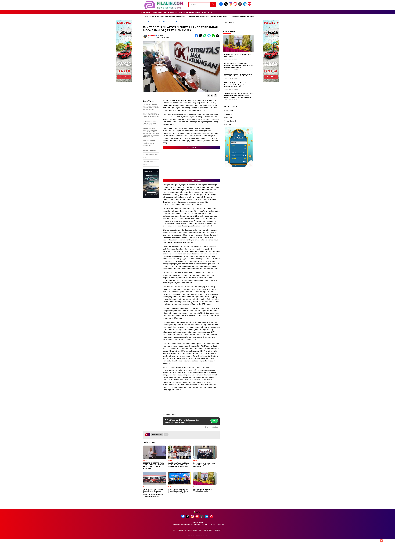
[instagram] (231, 5)
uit (228, 124)
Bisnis (148, 12)
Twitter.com (212, 524)
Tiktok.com (204, 524)
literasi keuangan (157, 434)
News (178, 22)
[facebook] (221, 5)
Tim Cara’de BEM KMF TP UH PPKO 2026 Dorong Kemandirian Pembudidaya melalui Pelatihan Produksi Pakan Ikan (238, 95)
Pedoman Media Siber (194, 530)
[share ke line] (214, 37)
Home (143, 12)
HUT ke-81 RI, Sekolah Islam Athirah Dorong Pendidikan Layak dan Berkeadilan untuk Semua (236, 84)
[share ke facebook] (197, 37)
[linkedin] (245, 5)
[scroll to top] (381, 541)
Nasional (182, 12)
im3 (228, 114)
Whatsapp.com (195, 524)
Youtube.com (220, 524)
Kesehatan (173, 12)
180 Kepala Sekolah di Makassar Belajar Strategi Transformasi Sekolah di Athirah (238, 75)
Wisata (212, 12)
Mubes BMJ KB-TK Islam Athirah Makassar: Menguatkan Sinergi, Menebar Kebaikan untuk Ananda (238, 65)
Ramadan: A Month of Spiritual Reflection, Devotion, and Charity (208, 16)
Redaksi (181, 530)
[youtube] (236, 5)
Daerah (154, 12)
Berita (150, 22)
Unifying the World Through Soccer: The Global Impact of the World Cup (164, 16)
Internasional (163, 12)
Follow (214, 421)
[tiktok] (240, 5)
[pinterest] (250, 5)
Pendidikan (190, 12)
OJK (166, 434)
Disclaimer (208, 530)
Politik (197, 12)
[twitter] (226, 5)
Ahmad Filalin (152, 35)
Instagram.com (185, 524)
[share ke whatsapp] (205, 37)
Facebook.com (175, 524)
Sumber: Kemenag (238, 165)
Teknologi (205, 12)
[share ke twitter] (201, 37)
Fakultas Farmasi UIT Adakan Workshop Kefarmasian (238, 55)
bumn (229, 111)
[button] (208, 95)
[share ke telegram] (209, 37)
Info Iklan (218, 530)
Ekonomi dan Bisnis (161, 22)
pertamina (230, 121)
